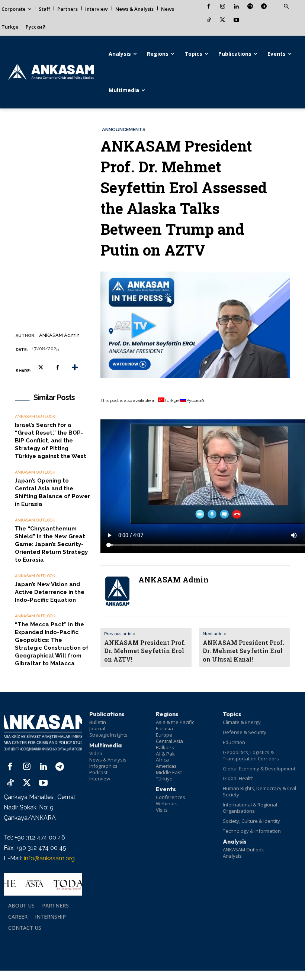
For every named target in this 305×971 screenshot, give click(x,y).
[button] (286, 6)
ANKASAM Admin (59, 335)
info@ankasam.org (49, 858)
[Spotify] (250, 7)
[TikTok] (209, 21)
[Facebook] (209, 7)
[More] (75, 367)
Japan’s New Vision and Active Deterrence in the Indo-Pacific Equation (49, 592)
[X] (223, 21)
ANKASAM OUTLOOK (35, 416)
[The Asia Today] (43, 884)
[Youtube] (236, 21)
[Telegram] (264, 7)
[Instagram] (223, 7)
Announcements (123, 129)
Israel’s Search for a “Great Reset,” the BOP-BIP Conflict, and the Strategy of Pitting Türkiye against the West (50, 440)
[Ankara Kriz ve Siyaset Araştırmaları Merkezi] (51, 72)
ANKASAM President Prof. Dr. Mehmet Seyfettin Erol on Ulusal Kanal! (243, 651)
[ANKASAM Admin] (117, 591)
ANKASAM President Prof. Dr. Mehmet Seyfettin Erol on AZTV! (145, 651)
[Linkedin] (236, 7)
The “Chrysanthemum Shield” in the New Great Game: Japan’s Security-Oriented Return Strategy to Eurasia (51, 544)
